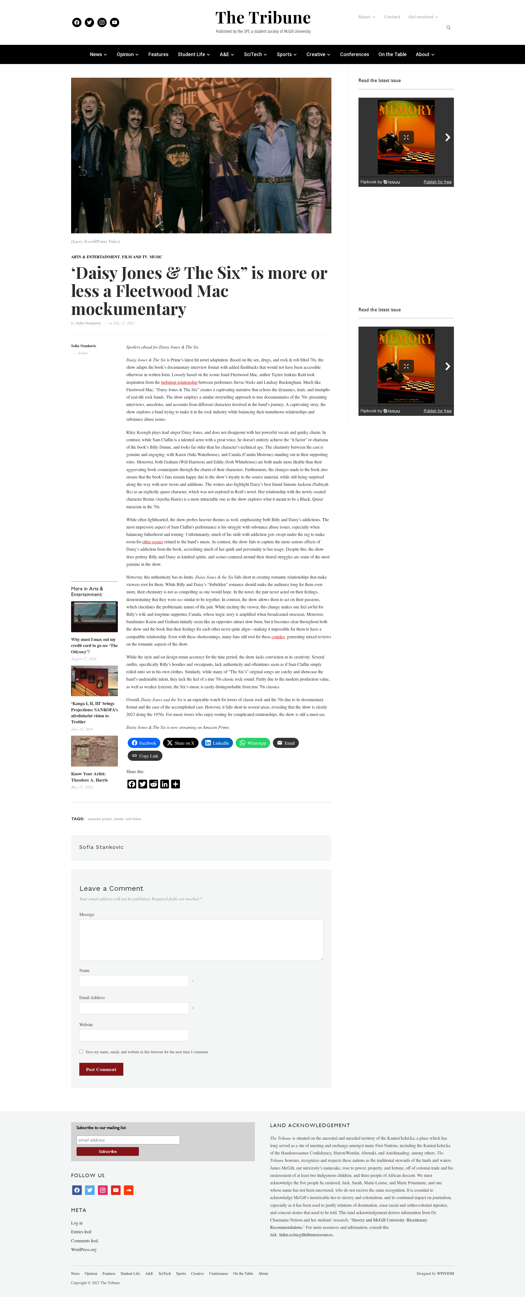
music (119, 819)
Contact (392, 16)
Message (86, 914)
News (96, 54)
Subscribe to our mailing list (101, 1127)
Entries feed (81, 1231)
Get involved (421, 16)
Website (86, 1024)
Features (158, 54)
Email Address (92, 997)
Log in (77, 1223)
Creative (316, 54)
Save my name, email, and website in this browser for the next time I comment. (147, 1051)
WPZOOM (445, 1273)
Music (156, 257)
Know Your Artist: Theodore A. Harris (89, 777)
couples (278, 636)
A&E (224, 54)
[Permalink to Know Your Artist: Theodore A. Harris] (94, 751)
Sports (284, 54)
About (364, 16)
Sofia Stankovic (89, 323)
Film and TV (134, 257)
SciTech (253, 54)
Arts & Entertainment (95, 257)
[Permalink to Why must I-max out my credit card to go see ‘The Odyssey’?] (94, 616)
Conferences (354, 54)
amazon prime (100, 819)
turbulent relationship (179, 382)
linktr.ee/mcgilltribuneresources (306, 1234)
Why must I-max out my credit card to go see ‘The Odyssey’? (94, 645)
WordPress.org (84, 1249)
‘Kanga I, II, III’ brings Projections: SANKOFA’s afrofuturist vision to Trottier (94, 712)
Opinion (125, 54)
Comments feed (84, 1240)
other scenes (152, 541)
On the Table (392, 54)
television (133, 819)
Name (84, 970)
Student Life (191, 54)
